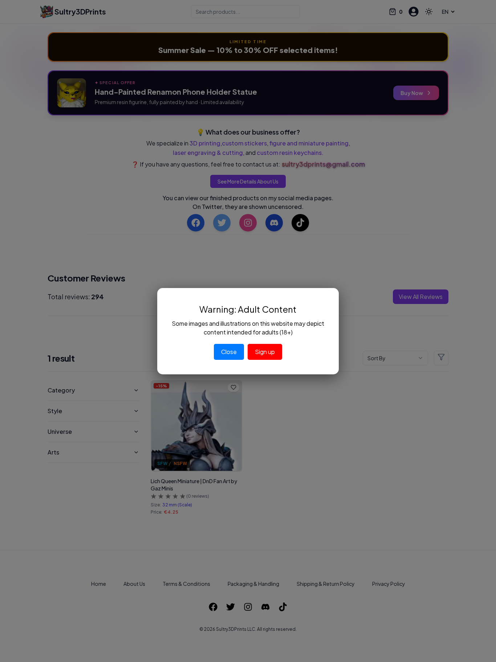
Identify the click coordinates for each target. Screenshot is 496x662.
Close (229, 351)
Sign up (265, 351)
